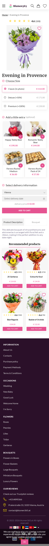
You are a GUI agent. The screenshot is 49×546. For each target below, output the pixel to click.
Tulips (6, 439)
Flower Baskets (10, 463)
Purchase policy (10, 361)
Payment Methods (12, 367)
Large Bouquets (10, 469)
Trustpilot (21, 494)
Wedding (7, 386)
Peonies (7, 427)
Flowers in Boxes (11, 458)
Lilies (5, 433)
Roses (6, 422)
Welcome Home (10, 403)
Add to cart (24, 211)
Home (5, 15)
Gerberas (7, 445)
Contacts (7, 355)
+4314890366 (15, 499)
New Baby (8, 391)
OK (24, 542)
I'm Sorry (7, 409)
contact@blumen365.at (19, 510)
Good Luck (8, 397)
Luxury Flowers (10, 481)
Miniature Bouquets (12, 475)
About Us (7, 350)
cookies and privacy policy (30, 536)
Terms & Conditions (12, 373)
